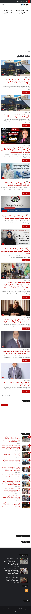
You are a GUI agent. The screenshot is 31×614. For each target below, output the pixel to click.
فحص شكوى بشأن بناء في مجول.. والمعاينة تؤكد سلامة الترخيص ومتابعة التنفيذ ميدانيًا (11, 497)
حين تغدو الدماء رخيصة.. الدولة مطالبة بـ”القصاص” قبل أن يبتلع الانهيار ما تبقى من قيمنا (15, 251)
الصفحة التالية (7, 395)
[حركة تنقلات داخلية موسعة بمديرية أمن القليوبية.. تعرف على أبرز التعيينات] (26, 477)
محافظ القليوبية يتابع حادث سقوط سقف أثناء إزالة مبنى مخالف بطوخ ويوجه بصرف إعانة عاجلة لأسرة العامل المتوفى (11, 469)
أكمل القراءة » (26, 92)
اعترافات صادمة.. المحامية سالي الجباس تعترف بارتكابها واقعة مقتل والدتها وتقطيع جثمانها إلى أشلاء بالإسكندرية (15, 150)
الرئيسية (27, 51)
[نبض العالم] (24, 4)
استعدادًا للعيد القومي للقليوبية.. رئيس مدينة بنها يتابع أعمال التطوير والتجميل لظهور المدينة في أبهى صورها (11, 483)
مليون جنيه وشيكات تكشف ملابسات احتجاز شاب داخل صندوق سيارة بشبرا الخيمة (12, 454)
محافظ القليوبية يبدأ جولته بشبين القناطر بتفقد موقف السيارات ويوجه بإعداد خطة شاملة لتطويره (12, 490)
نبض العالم (5, 608)
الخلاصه (27, 601)
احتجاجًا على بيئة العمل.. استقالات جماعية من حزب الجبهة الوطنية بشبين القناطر (16, 217)
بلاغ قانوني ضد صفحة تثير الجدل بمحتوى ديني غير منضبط (16, 383)
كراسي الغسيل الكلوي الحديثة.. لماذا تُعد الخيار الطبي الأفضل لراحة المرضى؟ (16, 184)
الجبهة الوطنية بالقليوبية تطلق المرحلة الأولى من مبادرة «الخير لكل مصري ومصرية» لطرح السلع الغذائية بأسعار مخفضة (11, 447)
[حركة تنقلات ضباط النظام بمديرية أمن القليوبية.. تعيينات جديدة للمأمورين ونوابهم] (26, 462)
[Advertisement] (15, 33)
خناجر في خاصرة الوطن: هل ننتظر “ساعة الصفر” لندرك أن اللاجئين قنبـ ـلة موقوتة (16, 321)
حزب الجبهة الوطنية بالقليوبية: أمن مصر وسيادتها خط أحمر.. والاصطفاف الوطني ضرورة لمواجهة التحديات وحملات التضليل (10, 504)
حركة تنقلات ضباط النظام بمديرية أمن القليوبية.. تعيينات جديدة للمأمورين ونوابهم (17, 81)
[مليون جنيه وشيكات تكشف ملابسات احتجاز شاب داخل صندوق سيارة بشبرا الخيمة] (26, 455)
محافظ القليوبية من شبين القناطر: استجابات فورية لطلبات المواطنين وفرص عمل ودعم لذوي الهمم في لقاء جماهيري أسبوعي (17, 285)
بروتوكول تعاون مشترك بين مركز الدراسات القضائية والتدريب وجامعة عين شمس (16, 352)
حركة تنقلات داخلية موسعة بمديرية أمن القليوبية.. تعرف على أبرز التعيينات (17, 116)
